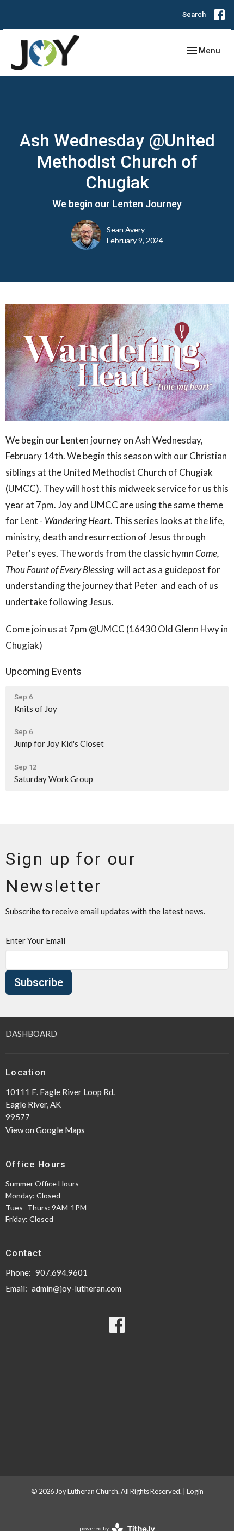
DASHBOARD (31, 1033)
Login (195, 1491)
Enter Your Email (35, 940)
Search (194, 14)
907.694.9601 (61, 1272)
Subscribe (38, 982)
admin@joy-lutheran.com (76, 1288)
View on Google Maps (45, 1130)
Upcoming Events (43, 671)
